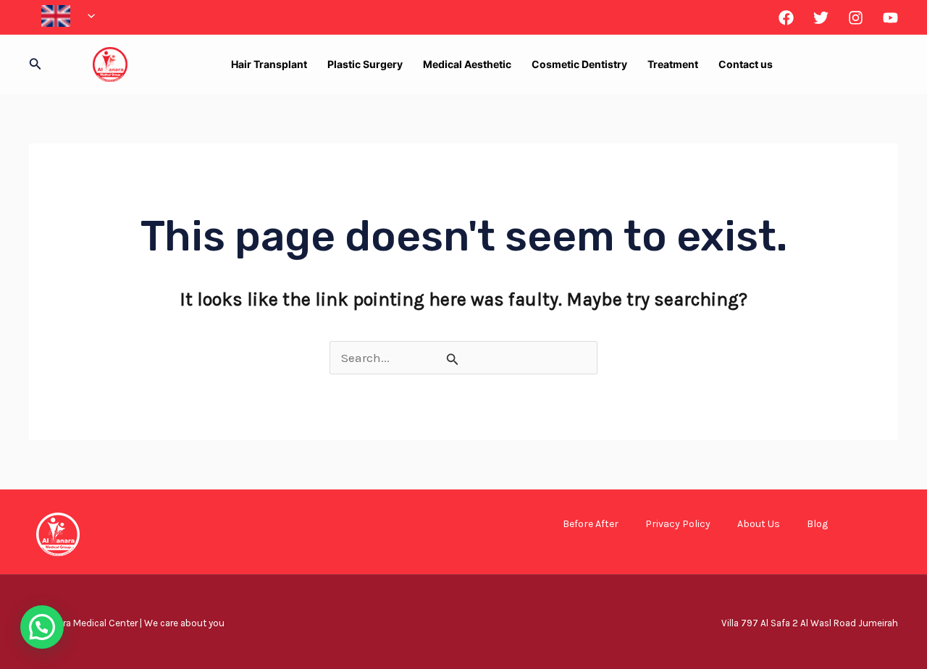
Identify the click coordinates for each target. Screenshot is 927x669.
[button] (87, 15)
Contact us (745, 64)
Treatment (672, 64)
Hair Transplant (269, 64)
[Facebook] (786, 17)
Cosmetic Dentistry (579, 64)
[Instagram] (855, 17)
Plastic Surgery (365, 64)
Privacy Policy (677, 524)
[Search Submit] (453, 359)
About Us (758, 524)
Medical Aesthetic (467, 64)
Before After (590, 524)
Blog (817, 524)
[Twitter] (821, 17)
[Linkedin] (890, 17)
